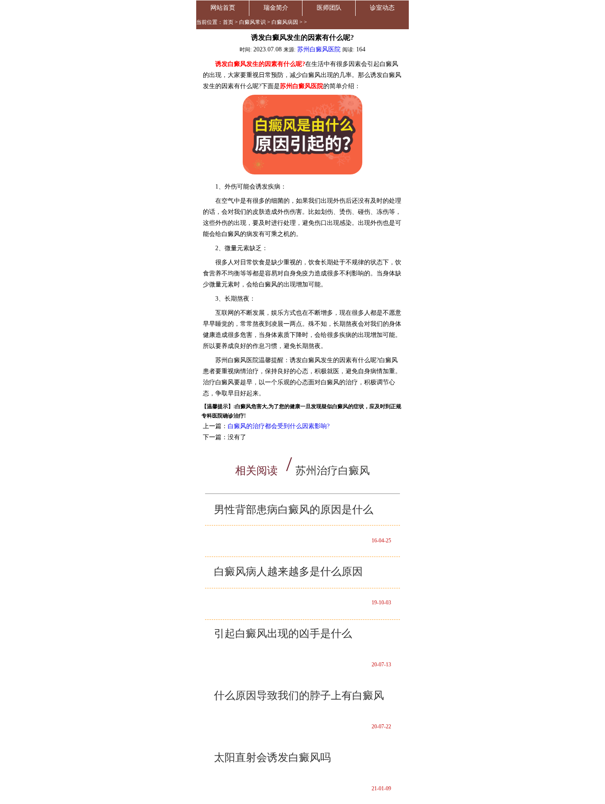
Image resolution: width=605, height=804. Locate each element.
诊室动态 (382, 7)
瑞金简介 (276, 7)
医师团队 (329, 7)
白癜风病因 (284, 22)
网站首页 (222, 7)
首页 (228, 22)
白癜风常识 (252, 22)
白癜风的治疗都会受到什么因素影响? (279, 426)
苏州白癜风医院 (319, 49)
